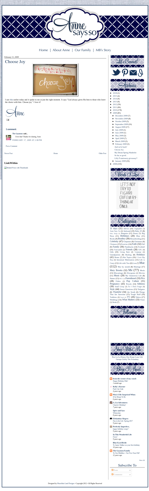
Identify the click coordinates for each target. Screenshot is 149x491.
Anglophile (138, 229)
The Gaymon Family (121, 451)
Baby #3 (138, 231)
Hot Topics (127, 257)
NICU (121, 278)
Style (112, 289)
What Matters (128, 299)
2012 (115, 104)
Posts (115, 470)
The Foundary (133, 359)
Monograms (131, 273)
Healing (128, 255)
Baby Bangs (114, 233)
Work (114, 302)
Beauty (135, 233)
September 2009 (121, 124)
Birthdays (124, 236)
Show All (142, 460)
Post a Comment (11, 146)
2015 (115, 96)
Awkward (127, 231)
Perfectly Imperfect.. (121, 426)
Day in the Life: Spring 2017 (123, 421)
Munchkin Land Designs (65, 483)
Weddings (114, 300)
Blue (138, 236)
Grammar (138, 252)
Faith (134, 244)
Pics (143, 278)
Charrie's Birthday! (119, 405)
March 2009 (120, 141)
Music (117, 275)
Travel (122, 297)
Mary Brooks (116, 270)
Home (56, 153)
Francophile (118, 250)
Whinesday (117, 413)
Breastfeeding (135, 239)
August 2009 (120, 127)
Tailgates (141, 289)
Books (112, 239)
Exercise (124, 244)
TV (128, 297)
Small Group (119, 287)
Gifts (112, 252)
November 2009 (121, 119)
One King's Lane (132, 357)
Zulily (124, 359)
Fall (143, 244)
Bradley (121, 238)
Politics (118, 281)
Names (112, 278)
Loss (134, 263)
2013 (115, 102)
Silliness (141, 284)
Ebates (123, 357)
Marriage (137, 267)
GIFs (140, 250)
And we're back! (121, 147)
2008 (115, 164)
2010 (115, 110)
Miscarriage (118, 273)
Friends (129, 249)
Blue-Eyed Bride (120, 443)
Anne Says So (115, 231)
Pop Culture (132, 281)
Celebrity (114, 241)
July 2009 (119, 130)
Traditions (113, 297)
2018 (115, 93)
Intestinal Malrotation (125, 260)
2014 (115, 99)
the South (131, 292)
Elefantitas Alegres (120, 418)
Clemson (113, 244)
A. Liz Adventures (120, 403)
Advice (126, 228)
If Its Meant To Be (119, 397)
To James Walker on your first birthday (126, 445)
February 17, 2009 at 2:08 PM (27, 140)
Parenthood (130, 278)
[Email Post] (7, 120)
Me (130, 270)
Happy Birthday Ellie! (120, 381)
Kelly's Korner (119, 387)
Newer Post (8, 153)
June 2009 (119, 133)
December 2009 (121, 116)
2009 (115, 113)
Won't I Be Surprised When (124, 395)
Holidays (140, 254)
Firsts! (115, 437)
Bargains (124, 233)
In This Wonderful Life (122, 434)
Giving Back (125, 252)
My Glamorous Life (133, 276)
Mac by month (124, 267)
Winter (142, 300)
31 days (113, 228)
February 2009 (121, 144)
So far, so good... (121, 155)
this (11, 100)
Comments (117, 474)
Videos (138, 297)
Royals (129, 284)
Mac (142, 262)
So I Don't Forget (135, 287)
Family (116, 247)
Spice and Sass (119, 411)
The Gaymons (17, 134)
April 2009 (119, 138)
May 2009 (119, 136)
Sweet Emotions (126, 289)
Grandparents (115, 255)
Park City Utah (118, 389)
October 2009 (120, 121)
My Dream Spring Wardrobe (125, 153)
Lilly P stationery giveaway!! (126, 158)
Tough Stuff (136, 294)
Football (141, 247)
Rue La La (116, 357)
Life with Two (124, 263)
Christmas (138, 241)
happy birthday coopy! (120, 429)
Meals (142, 270)
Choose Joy (119, 150)
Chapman (127, 241)
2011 (115, 107)
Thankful (117, 292)
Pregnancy (115, 284)
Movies (142, 273)
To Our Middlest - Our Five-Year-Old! (126, 453)
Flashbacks (129, 247)
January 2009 (120, 161)
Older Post (102, 153)
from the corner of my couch (124, 379)
